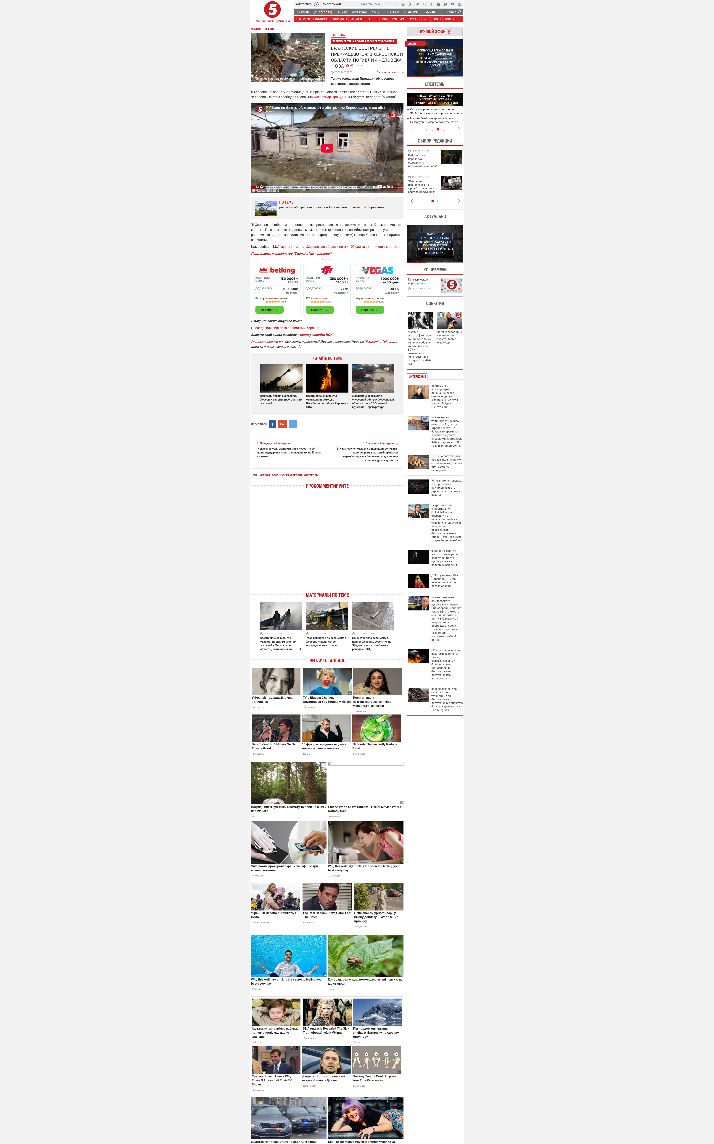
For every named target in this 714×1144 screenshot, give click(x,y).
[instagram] (402, 4)
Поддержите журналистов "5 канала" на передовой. (291, 253)
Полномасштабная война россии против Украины (363, 41)
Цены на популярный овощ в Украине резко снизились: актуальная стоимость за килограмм (446, 463)
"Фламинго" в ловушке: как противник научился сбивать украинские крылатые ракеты (446, 487)
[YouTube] (452, 4)
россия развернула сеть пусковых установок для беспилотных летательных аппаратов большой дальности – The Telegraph (447, 699)
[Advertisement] (327, 288)
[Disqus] (327, 543)
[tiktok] (410, 4)
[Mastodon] (438, 4)
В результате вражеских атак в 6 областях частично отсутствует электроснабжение (431, 113)
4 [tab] (444, 129)
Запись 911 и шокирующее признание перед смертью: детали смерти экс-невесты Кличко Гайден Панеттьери (444, 396)
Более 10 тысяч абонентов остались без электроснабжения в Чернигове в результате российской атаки (435, 121)
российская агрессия (287, 475)
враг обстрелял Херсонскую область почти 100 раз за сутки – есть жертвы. (340, 247)
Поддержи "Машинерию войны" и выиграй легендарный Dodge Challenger (423, 161)
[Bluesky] (445, 4)
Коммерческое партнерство (418, 281)
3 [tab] (438, 129)
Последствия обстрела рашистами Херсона (285, 328)
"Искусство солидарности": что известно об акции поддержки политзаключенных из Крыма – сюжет (289, 452)
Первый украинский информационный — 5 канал (272, 12)
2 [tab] (449, 76)
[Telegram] (417, 4)
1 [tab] (421, 76)
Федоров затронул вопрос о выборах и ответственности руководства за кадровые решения (444, 558)
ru (390, 4)
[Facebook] (395, 4)
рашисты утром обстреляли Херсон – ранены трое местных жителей (281, 399)
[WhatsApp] (424, 4)
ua (384, 4)
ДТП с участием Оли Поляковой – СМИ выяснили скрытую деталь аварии (444, 581)
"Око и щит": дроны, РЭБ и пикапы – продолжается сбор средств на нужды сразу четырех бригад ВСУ (422, 190)
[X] (431, 4)
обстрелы (311, 475)
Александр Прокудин (330, 97)
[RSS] (459, 4)
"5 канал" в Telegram (380, 341)
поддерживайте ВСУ (315, 335)
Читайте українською (390, 71)
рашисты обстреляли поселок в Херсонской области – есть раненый (332, 207)
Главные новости (264, 341)
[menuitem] (303, 12)
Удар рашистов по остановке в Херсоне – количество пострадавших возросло (326, 641)
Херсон (359, 65)
